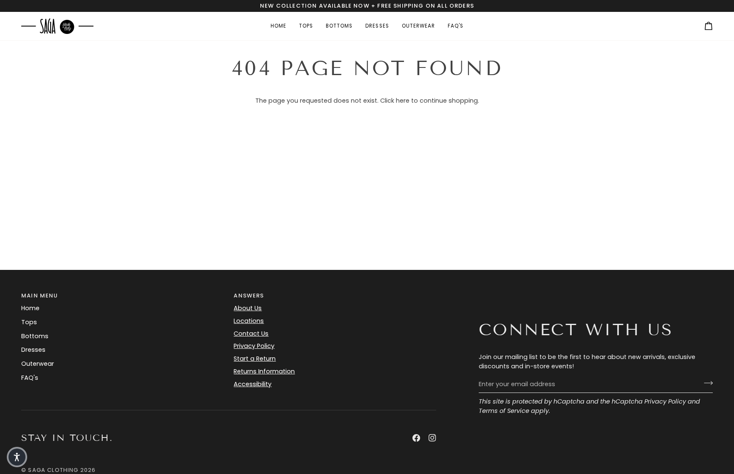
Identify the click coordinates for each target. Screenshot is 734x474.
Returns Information (264, 371)
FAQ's (29, 377)
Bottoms (34, 336)
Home (30, 308)
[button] (17, 457)
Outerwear (37, 363)
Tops (29, 322)
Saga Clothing (53, 470)
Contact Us (251, 333)
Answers (249, 296)
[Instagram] (432, 438)
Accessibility (252, 384)
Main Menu (39, 296)
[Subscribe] (706, 383)
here (402, 100)
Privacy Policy (665, 401)
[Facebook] (416, 438)
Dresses (33, 349)
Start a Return (255, 358)
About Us (248, 308)
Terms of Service (504, 411)
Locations (249, 321)
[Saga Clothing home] (57, 26)
